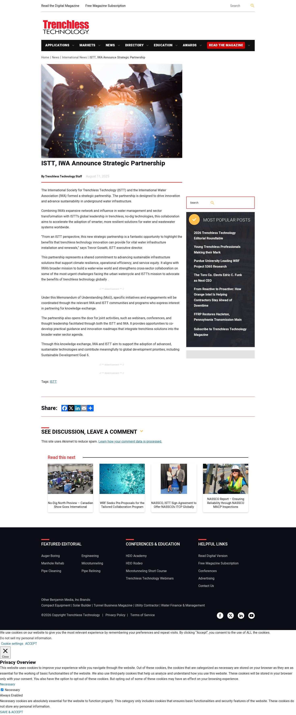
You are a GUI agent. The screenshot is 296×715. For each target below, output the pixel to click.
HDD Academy (136, 556)
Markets (87, 45)
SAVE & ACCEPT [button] (11, 712)
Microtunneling (92, 563)
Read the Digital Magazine (60, 5)
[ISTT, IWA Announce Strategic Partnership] (111, 111)
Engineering (90, 556)
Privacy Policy (115, 615)
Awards (190, 45)
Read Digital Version (213, 556)
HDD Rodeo (134, 563)
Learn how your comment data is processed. (130, 441)
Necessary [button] (7, 684)
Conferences (207, 571)
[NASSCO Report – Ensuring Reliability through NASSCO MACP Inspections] (225, 479)
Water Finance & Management (183, 605)
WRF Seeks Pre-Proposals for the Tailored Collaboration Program (122, 505)
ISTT (53, 381)
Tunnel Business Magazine (113, 605)
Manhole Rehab (52, 563)
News (110, 45)
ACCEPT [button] (31, 643)
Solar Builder (82, 605)
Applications (57, 45)
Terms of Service (142, 615)
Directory (134, 45)
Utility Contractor (147, 605)
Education (163, 45)
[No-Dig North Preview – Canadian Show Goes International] (70, 479)
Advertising (206, 578)
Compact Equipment (55, 605)
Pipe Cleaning (51, 571)
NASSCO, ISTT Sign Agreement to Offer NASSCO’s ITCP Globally (174, 505)
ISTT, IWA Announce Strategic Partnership (103, 163)
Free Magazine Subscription (105, 5)
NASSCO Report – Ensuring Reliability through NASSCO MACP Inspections (225, 503)
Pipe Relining (91, 571)
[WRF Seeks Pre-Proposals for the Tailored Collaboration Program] (122, 479)
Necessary (12, 690)
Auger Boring (50, 556)
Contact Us (206, 586)
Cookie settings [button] (12, 643)
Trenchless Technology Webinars (150, 578)
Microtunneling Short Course (146, 571)
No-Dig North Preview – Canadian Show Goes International (70, 505)
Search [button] (253, 5)
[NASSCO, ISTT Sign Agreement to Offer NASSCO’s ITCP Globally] (174, 479)
